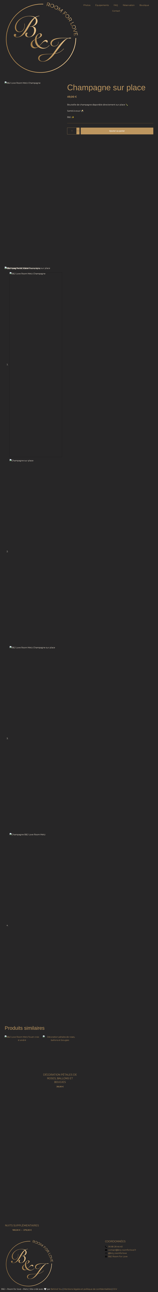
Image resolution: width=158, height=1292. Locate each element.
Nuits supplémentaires (22, 1225)
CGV (115, 1289)
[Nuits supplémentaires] (22, 1128)
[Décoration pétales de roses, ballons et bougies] (60, 1052)
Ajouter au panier (117, 131)
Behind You (56, 1289)
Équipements (102, 5)
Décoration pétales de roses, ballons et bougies (60, 1078)
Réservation (129, 5)
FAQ (116, 5)
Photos (86, 5)
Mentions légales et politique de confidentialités (87, 1289)
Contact (116, 11)
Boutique (144, 5)
